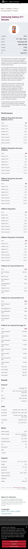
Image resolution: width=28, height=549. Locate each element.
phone (15, 8)
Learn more (4, 538)
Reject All (14, 544)
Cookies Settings (14, 541)
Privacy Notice (3, 520)
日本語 (18, 511)
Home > (3, 487)
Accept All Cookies (14, 546)
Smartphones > (8, 487)
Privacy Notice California (12, 520)
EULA (26, 520)
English (3, 511)
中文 (7, 511)
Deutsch (12, 511)
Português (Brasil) (6, 513)
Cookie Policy (21, 520)
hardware (9, 8)
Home (2, 8)
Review (19, 487)
